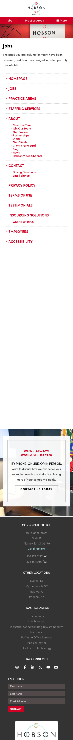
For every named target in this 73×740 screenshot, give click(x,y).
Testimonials (21, 205)
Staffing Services (24, 108)
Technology (36, 616)
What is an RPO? (23, 222)
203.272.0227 (35, 556)
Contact (16, 165)
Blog (16, 149)
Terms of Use (20, 195)
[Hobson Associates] (36, 8)
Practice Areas (34, 20)
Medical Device (36, 642)
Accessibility (21, 241)
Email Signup (21, 175)
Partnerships (21, 135)
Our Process (20, 132)
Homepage (18, 78)
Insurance (36, 632)
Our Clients (20, 142)
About (14, 118)
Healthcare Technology (36, 648)
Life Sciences (36, 621)
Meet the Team (22, 125)
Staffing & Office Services (36, 637)
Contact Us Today (36, 489)
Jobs (9, 20)
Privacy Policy (22, 185)
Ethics (16, 139)
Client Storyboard (24, 145)
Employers (18, 231)
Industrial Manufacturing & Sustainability (36, 626)
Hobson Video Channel (27, 156)
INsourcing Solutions (29, 215)
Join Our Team (22, 128)
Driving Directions (24, 172)
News (16, 152)
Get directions (37, 548)
